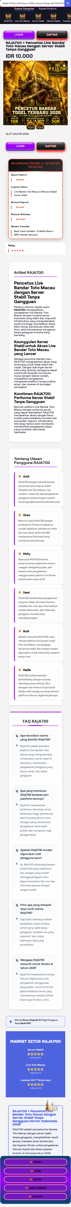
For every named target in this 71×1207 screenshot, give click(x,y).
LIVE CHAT (38, 1197)
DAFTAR (52, 34)
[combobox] (32, 3)
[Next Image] (65, 93)
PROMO (37, 1161)
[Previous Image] (6, 93)
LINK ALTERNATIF (37, 1188)
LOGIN (19, 34)
